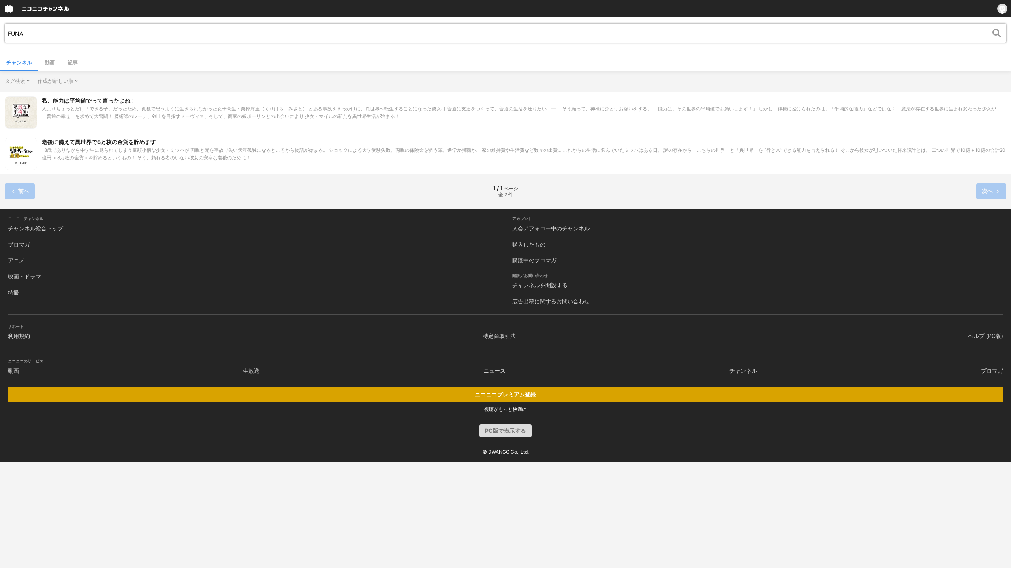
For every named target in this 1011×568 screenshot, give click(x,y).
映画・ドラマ (24, 276)
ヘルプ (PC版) (985, 336)
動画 (50, 62)
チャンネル (19, 62)
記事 (73, 62)
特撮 (13, 292)
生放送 (251, 370)
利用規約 (19, 336)
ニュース (494, 370)
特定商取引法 (499, 336)
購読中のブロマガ (534, 260)
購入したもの (528, 244)
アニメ (16, 260)
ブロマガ (19, 244)
